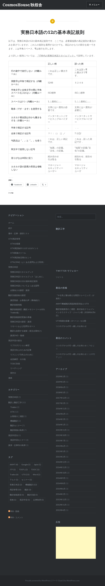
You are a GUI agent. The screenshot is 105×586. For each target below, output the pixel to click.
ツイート (60, 277)
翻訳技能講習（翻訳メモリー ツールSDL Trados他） (27, 311)
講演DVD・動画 (17, 335)
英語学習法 (13, 435)
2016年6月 (60, 414)
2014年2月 (60, 494)
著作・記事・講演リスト (18, 233)
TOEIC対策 (15, 363)
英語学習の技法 (15, 340)
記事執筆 (38, 500)
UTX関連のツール (18, 253)
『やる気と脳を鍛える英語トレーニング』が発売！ (75, 297)
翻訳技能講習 (17, 495)
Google (25, 464)
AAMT (14, 464)
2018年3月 (60, 392)
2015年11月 (61, 430)
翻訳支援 (32, 495)
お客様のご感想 (17, 416)
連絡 (10, 378)
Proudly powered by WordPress (38, 580)
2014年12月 (61, 462)
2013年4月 (60, 510)
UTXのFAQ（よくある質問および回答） (27, 262)
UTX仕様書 (15, 243)
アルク (14, 479)
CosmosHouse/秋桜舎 (22, 4)
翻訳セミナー (16, 425)
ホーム (11, 222)
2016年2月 (60, 419)
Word (36, 474)
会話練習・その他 (18, 359)
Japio (37, 464)
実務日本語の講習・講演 (20, 321)
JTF (13, 469)
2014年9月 (60, 478)
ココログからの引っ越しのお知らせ (71, 326)
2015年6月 (60, 446)
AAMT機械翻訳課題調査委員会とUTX (72, 304)
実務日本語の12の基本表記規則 (24, 281)
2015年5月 (60, 451)
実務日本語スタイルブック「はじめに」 (27, 276)
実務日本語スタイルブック (21, 272)
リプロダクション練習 (19, 345)
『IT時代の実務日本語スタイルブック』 (56, 55)
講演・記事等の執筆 (17, 445)
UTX (12, 412)
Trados (13, 407)
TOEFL (23, 469)
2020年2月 (60, 376)
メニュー (96, 4)
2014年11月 (61, 467)
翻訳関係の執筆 (17, 430)
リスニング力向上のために (21, 354)
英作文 (13, 373)
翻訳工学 (60, 229)
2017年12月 (61, 398)
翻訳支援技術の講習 (17, 295)
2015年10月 (61, 435)
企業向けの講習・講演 (19, 290)
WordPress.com (73, 580)
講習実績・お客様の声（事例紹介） (25, 300)
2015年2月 (60, 457)
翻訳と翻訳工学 (15, 402)
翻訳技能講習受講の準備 (20, 317)
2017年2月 (60, 403)
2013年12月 (61, 499)
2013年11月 (61, 505)
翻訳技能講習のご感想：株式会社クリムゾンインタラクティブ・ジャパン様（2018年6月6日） (75, 312)
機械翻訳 (14, 421)
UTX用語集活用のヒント (21, 257)
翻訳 (28, 489)
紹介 (10, 228)
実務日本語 (13, 267)
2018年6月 (60, 387)
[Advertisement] (76, 543)
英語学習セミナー (18, 440)
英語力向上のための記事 (20, 350)
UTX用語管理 (14, 239)
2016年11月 (61, 408)
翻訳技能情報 (16, 305)
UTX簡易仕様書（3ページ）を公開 (71, 321)
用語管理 (15, 489)
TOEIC (35, 469)
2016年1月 (60, 424)
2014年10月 (61, 473)
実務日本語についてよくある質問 (24, 285)
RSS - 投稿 (14, 511)
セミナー (27, 479)
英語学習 (25, 500)
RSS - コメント (16, 517)
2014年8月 (60, 483)
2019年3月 (60, 382)
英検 (13, 500)
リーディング (16, 368)
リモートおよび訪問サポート (22, 326)
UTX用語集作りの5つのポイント (24, 248)
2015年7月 (60, 440)
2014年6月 (60, 489)
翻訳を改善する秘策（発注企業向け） (26, 331)
